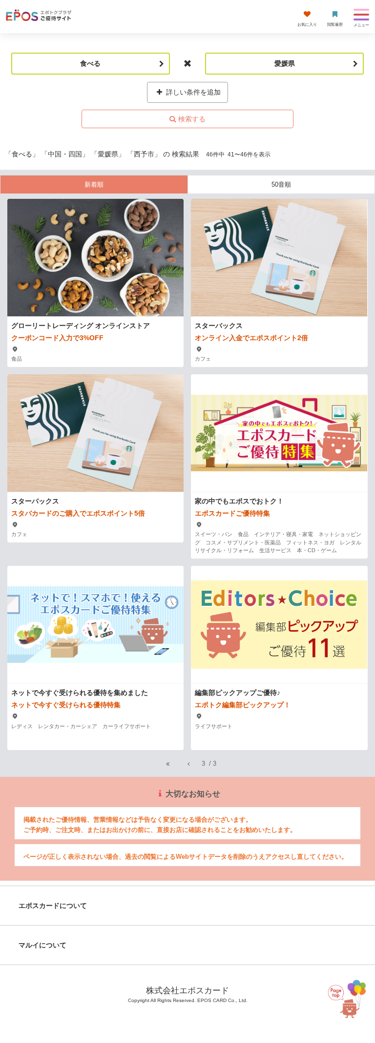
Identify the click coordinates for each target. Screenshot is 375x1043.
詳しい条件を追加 (192, 92)
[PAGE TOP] (345, 997)
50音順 (281, 184)
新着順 (94, 184)
